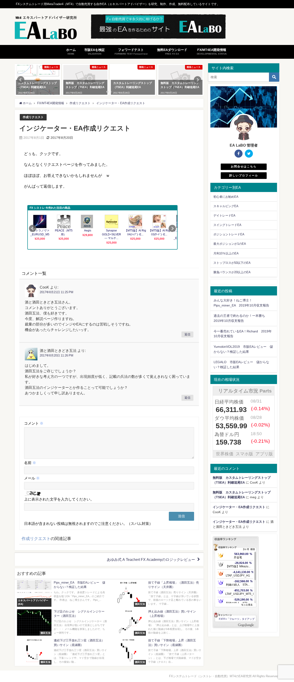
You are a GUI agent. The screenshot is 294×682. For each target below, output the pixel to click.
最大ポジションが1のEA (229, 243)
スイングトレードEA (227, 224)
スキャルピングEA (225, 206)
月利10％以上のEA (226, 253)
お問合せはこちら (244, 166)
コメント (33, 423)
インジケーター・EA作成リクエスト (239, 507)
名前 (30, 463)
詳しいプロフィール (243, 175)
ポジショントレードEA (228, 234)
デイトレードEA (224, 215)
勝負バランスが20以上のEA (232, 272)
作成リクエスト (33, 117)
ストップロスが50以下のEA (232, 262)
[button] (20, 80)
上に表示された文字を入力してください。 (59, 499)
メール (32, 478)
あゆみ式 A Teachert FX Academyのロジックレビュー (151, 559)
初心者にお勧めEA (225, 196)
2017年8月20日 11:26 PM (56, 355)
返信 (187, 334)
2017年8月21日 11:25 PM (56, 292)
